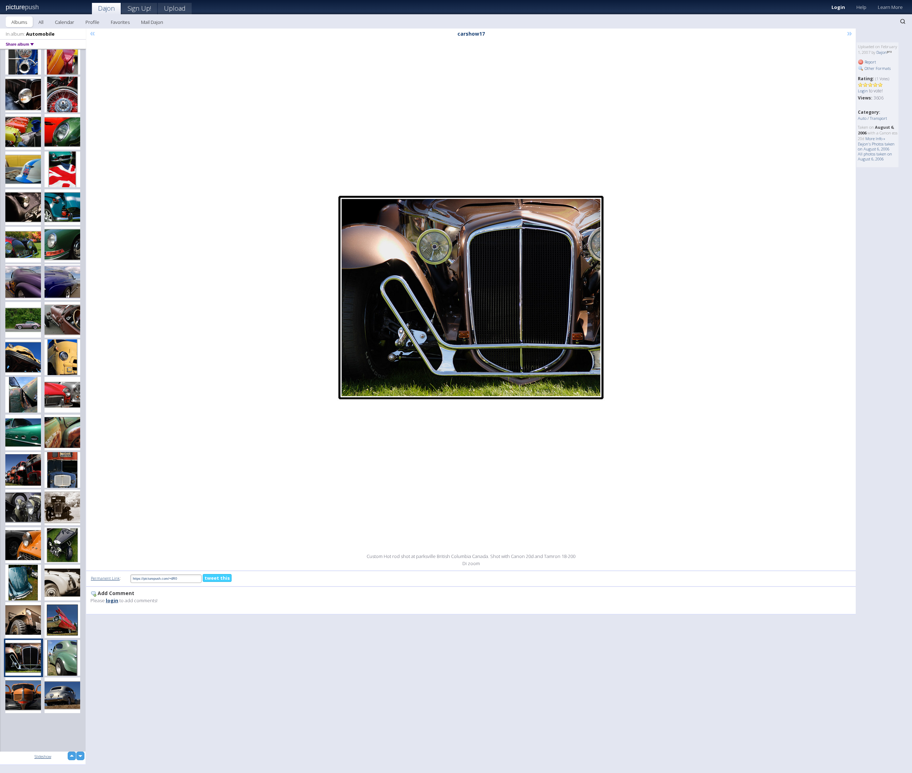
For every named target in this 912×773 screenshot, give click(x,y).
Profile (92, 22)
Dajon (106, 8)
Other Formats (877, 68)
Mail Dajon (152, 22)
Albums (19, 22)
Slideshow (43, 756)
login (112, 600)
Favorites (120, 22)
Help (861, 7)
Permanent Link (105, 578)
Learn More (890, 7)
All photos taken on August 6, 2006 (875, 156)
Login (838, 7)
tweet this (217, 578)
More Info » (875, 138)
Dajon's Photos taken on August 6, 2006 (876, 146)
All (40, 22)
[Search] (902, 21)
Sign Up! (139, 8)
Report (870, 62)
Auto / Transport (872, 118)
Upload (175, 8)
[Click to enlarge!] (471, 297)
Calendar (64, 22)
